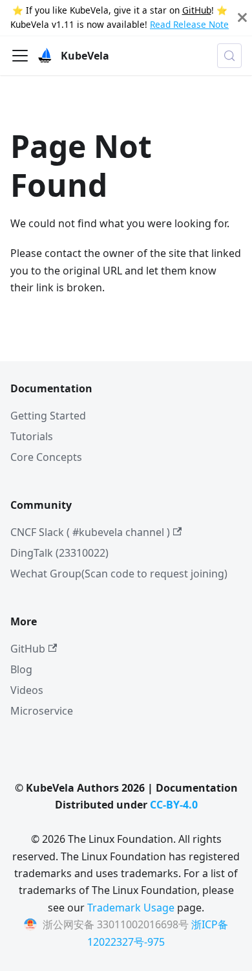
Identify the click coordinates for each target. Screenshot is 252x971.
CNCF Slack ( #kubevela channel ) (90, 532)
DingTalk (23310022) (59, 553)
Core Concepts (46, 457)
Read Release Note (189, 24)
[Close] (242, 18)
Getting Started (48, 415)
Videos (26, 690)
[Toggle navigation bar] (20, 55)
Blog (21, 669)
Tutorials (31, 436)
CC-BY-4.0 (174, 805)
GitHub (196, 10)
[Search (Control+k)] (229, 55)
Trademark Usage (130, 907)
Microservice (41, 711)
